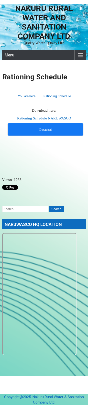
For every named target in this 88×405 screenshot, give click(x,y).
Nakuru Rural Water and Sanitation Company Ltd (44, 22)
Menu (9, 55)
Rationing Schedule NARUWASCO (44, 118)
